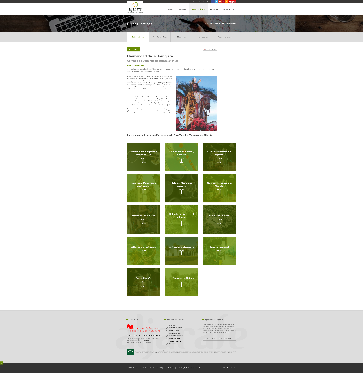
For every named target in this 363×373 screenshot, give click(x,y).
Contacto (170, 368)
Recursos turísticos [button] (199, 11)
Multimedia (181, 37)
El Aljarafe (171, 9)
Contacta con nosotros (220, 338)
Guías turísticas (231, 23)
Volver (135, 49)
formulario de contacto (141, 340)
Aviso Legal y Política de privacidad (189, 368)
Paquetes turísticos (160, 37)
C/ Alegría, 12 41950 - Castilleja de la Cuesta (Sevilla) (143, 335)
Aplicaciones (203, 37)
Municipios (214, 9)
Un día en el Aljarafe (225, 37)
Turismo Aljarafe (208, 23)
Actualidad (226, 9)
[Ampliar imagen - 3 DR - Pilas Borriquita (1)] (196, 103)
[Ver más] (143, 157)
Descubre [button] (184, 11)
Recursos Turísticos (220, 23)
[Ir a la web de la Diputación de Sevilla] (130, 352)
